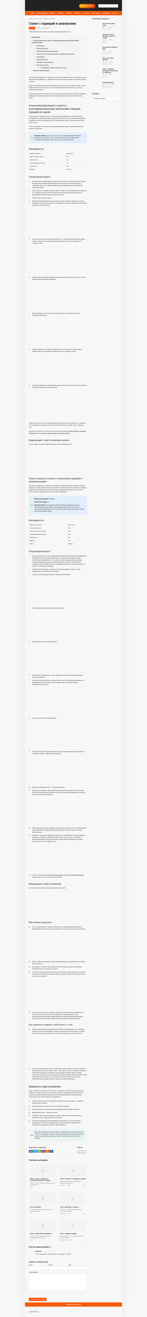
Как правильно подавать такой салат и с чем (54, 67)
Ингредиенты (40, 45)
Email (51, 1265)
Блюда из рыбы (107, 29)
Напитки (69, 13)
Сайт (69, 1265)
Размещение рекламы (73, 1304)
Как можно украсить (43, 65)
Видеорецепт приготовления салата (47, 51)
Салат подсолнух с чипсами (69, 1207)
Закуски (60, 13)
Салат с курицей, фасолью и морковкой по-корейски (110, 70)
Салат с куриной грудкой (68, 1233)
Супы (32, 13)
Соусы (114, 13)
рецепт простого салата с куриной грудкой (56, 433)
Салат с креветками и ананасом (40, 1233)
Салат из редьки (35, 1207)
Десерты (78, 13)
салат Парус (59, 875)
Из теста (86, 13)
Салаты (52, 13)
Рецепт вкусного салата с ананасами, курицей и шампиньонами (55, 54)
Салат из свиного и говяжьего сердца (73, 1179)
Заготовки (95, 13)
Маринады (106, 13)
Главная (31, 18)
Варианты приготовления (41, 70)
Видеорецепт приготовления (45, 62)
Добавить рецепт (87, 5)
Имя (30, 1265)
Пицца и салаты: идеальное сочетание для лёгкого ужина (40, 1179)
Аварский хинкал (108, 82)
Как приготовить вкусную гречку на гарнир (109, 36)
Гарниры (105, 42)
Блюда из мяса (107, 87)
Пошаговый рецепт (42, 48)
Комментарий (33, 1272)
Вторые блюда (41, 13)
